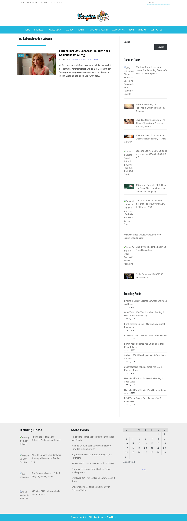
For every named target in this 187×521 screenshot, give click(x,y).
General (142, 30)
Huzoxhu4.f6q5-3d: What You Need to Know (145, 390)
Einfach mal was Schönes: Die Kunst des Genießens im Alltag (84, 52)
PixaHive (111, 517)
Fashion (69, 30)
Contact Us (32, 3)
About (21, 3)
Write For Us (56, 3)
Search (127, 42)
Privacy (44, 3)
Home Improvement (98, 30)
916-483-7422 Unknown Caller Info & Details (145, 335)
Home (27, 30)
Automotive (118, 30)
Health (81, 30)
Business (38, 30)
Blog (21, 55)
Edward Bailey (94, 59)
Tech (131, 30)
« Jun (144, 469)
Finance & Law (54, 30)
